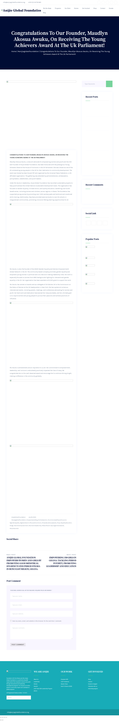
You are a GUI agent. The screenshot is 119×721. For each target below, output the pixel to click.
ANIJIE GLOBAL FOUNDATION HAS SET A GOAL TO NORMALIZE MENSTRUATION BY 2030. (97, 156)
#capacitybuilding (32, 520)
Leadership (36, 681)
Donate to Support (92, 684)
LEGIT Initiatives (65, 681)
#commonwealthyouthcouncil (57, 520)
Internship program (93, 688)
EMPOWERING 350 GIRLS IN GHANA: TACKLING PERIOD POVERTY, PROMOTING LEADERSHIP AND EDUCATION (96, 109)
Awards (36, 686)
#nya (58, 523)
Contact (102, 8)
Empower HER (64, 679)
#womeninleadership (35, 525)
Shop (95, 8)
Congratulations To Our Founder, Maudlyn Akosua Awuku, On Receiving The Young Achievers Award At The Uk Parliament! (96, 123)
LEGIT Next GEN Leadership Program (43, 688)
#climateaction (42, 520)
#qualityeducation (66, 523)
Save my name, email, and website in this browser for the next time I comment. (37, 621)
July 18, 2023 (32, 517)
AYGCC (35, 691)
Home (13, 51)
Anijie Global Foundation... (102, 257)
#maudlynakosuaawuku (49, 523)
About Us (36, 679)
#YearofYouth (46, 525)
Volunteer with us (92, 686)
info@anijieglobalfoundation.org (14, 2)
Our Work (67, 8)
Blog (44, 13)
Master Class (64, 684)
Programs (58, 8)
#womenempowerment (21, 525)
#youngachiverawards (57, 525)
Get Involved (86, 8)
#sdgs (12, 525)
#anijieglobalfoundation (28, 51)
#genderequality (15, 523)
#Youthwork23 (14, 528)
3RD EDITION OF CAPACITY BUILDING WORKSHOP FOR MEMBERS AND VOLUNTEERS (95, 167)
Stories (76, 8)
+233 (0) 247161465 (34, 2)
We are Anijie (47, 8)
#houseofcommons (35, 523)
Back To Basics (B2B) (66, 686)
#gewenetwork (24, 523)
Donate (111, 8)
